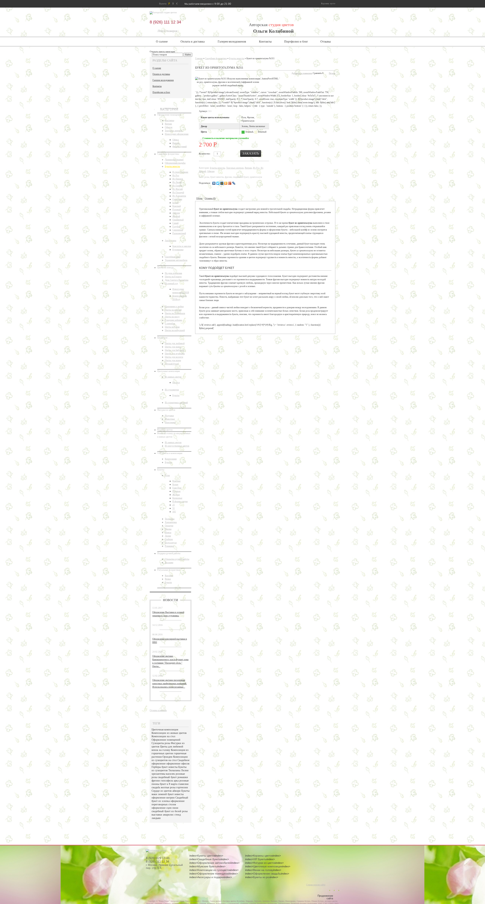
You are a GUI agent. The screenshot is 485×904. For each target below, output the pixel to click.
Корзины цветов (165, 429)
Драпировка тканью (174, 159)
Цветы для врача (173, 360)
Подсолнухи (171, 542)
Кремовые (177, 498)
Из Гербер (177, 185)
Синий (175, 223)
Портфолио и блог (296, 41)
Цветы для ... (163, 337)
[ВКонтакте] (214, 183)
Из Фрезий (177, 189)
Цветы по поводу (165, 267)
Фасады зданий (179, 146)
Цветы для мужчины (175, 353)
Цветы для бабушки (174, 350)
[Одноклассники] (226, 183)
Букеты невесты (172, 166)
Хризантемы (171, 522)
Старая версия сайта (315, 884)
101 (174, 511)
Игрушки (169, 415)
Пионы (168, 529)
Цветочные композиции (168, 371)
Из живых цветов (173, 377)
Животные (170, 419)
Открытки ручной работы (177, 559)
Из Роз (175, 175)
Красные (176, 481)
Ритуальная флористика (168, 570)
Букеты (175, 395)
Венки (168, 579)
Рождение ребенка (173, 320)
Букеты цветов (206, 855)
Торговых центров (173, 130)
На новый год (171, 283)
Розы (167, 475)
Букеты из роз (261, 877)
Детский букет (171, 363)
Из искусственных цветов (177, 446)
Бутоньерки (177, 249)
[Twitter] (218, 183)
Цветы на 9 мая (172, 327)
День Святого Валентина (176, 280)
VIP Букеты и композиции (169, 453)
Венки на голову (263, 869)
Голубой (176, 226)
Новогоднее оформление (177, 134)
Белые (175, 484)
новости (170, 600)
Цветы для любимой (175, 343)
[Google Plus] (230, 183)
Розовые (176, 491)
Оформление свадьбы (175, 163)
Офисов (168, 127)
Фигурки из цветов (166, 410)
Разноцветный (179, 233)
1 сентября (170, 323)
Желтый (176, 216)
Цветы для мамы (173, 346)
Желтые (176, 494)
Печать (332, 73)
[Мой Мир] (222, 183)
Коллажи (169, 562)
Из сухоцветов (172, 389)
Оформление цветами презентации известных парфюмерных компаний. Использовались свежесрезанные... (169, 683)
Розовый (176, 209)
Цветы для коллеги (174, 357)
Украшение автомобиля (176, 260)
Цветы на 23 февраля (175, 313)
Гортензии (177, 199)
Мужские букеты (207, 866)
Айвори (176, 213)
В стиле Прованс (180, 172)
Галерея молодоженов (232, 41)
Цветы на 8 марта (173, 276)
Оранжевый (178, 219)
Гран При (176, 488)
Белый (175, 202)
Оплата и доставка (193, 41)
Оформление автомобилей (214, 862)
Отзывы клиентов (158, 710)
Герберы (169, 539)
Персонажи (170, 422)
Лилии (168, 536)
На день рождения (173, 273)
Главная (199, 58)
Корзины (169, 575)
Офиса (175, 139)
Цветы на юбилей (173, 310)
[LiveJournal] (234, 183)
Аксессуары (170, 240)
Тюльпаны (169, 519)
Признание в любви (174, 306)
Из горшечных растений (176, 402)
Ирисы (168, 532)
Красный (176, 206)
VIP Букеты (260, 859)
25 (173, 505)
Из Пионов (177, 179)
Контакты (265, 41)
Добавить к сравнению (302, 73)
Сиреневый (177, 230)
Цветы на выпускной (175, 330)
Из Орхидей (178, 192)
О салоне (162, 41)
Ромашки (169, 546)
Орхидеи (169, 525)
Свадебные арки (172, 256)
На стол (176, 382)
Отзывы (325, 41)
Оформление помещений (169, 114)
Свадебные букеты (209, 859)
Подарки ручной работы (168, 553)
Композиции (171, 459)
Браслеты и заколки (181, 246)
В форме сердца (180, 501)
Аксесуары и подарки (210, 877)
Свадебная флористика (168, 154)
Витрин (168, 124)
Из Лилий (177, 182)
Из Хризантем (179, 196)
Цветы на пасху (172, 316)
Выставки (169, 120)
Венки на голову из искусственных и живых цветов (173, 435)
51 (173, 508)
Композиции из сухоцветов (214, 869)
